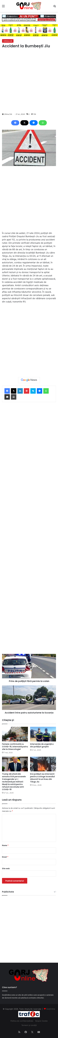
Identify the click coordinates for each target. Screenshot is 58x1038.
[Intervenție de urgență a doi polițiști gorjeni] (43, 734)
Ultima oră (8, 41)
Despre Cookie (41, 1021)
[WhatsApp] (43, 122)
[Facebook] (15, 122)
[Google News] (29, 380)
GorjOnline (50, 1009)
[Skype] (33, 391)
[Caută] (54, 7)
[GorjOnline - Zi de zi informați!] (29, 6)
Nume (5, 845)
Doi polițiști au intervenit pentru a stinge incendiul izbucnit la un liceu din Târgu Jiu (42, 778)
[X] (24, 122)
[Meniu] (3, 7)
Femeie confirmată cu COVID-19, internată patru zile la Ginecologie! (15, 747)
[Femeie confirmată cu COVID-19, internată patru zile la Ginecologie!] (15, 734)
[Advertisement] (29, 80)
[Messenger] (34, 122)
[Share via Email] (7, 397)
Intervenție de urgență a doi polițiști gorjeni (42, 745)
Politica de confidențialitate (22, 1021)
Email (5, 857)
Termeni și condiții (29, 1025)
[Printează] (13, 397)
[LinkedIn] (20, 391)
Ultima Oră (8, 114)
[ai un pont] (29, 18)
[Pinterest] (26, 391)
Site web (6, 868)
